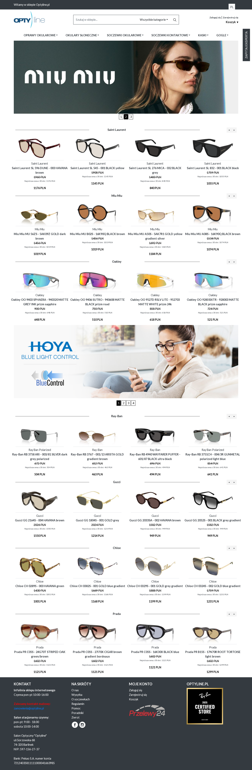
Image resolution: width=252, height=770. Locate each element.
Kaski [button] (202, 35)
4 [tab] (133, 403)
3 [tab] (131, 116)
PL (231, 7)
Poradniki (77, 713)
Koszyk (133, 699)
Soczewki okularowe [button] (124, 35)
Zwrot (75, 717)
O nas (75, 690)
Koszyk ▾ (232, 22)
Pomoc (76, 708)
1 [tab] (121, 116)
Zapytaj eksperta (246, 45)
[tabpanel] (126, 77)
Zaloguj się (215, 17)
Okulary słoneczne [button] (81, 35)
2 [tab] (126, 116)
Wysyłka (76, 694)
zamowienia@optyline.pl (29, 708)
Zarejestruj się (230, 17)
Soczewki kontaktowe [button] (170, 35)
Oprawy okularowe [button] (40, 35)
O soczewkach (80, 699)
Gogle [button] (221, 35)
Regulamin (77, 703)
